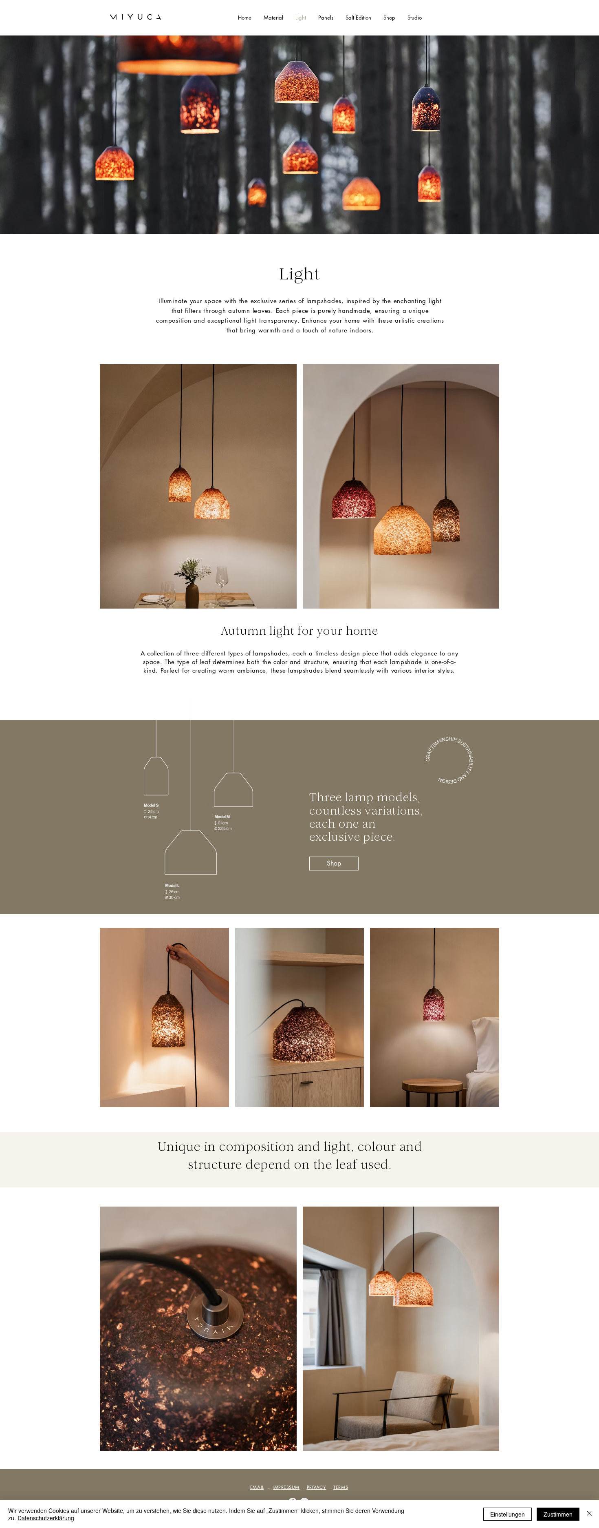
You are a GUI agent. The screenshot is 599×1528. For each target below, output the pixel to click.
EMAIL (257, 1487)
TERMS (340, 1487)
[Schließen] (589, 1514)
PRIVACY (316, 1487)
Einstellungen (507, 1514)
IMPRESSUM (286, 1487)
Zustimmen (558, 1514)
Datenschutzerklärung (46, 1518)
